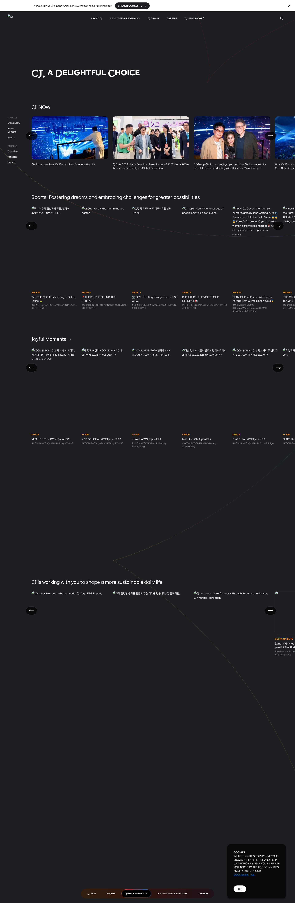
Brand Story (14, 122)
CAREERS (172, 18)
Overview (13, 151)
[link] (147, 49)
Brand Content (12, 130)
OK (240, 888)
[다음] (270, 136)
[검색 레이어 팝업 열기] (281, 18)
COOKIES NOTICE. (244, 874)
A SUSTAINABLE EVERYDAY (125, 18)
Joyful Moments (49, 339)
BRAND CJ (96, 18)
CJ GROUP (153, 18)
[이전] (31, 136)
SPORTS (111, 893)
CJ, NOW (91, 893)
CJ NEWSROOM (193, 18)
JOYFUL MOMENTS (136, 893)
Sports (11, 137)
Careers (12, 162)
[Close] (289, 6)
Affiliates (12, 156)
